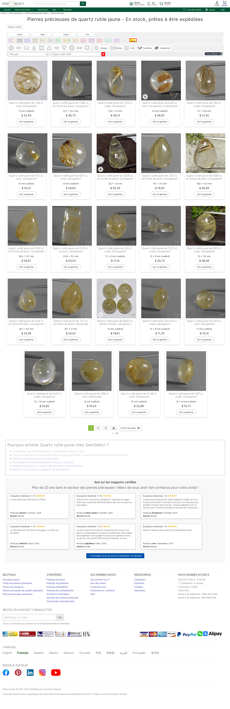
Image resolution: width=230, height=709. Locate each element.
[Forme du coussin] (71, 48)
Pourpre (92, 41)
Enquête (138, 587)
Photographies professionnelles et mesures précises (43, 462)
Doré (43, 41)
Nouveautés (43, 10)
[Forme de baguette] (79, 48)
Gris (50, 41)
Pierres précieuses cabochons (17, 594)
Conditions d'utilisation (58, 594)
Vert (58, 41)
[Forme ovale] (18, 48)
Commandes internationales (60, 601)
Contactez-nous (98, 587)
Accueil (7, 10)
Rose (83, 41)
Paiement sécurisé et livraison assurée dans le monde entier (48, 466)
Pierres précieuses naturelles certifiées (36, 458)
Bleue (27, 41)
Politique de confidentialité (60, 590)
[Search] (83, 3)
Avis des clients (98, 583)
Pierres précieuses (24, 9)
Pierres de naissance (13, 587)
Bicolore (12, 41)
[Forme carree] (41, 48)
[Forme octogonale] (26, 48)
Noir (19, 41)
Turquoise (109, 41)
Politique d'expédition (57, 587)
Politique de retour (56, 579)
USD (223, 10)
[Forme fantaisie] (87, 48)
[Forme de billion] (49, 48)
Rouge (99, 41)
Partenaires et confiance (102, 590)
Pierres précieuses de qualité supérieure (23, 590)
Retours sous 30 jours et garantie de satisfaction (41, 469)
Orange (76, 41)
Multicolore (67, 41)
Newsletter (139, 590)
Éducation (67, 10)
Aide (55, 9)
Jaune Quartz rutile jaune (133, 41)
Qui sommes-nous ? (100, 579)
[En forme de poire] (33, 48)
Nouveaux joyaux (11, 579)
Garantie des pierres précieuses (62, 597)
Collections (139, 579)
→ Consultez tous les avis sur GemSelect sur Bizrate (115, 555)
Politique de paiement (57, 583)
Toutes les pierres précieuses (17, 583)
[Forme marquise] (56, 48)
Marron (35, 41)
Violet (117, 41)
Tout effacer (212, 53)
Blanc (124, 41)
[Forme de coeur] (64, 48)
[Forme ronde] (11, 48)
